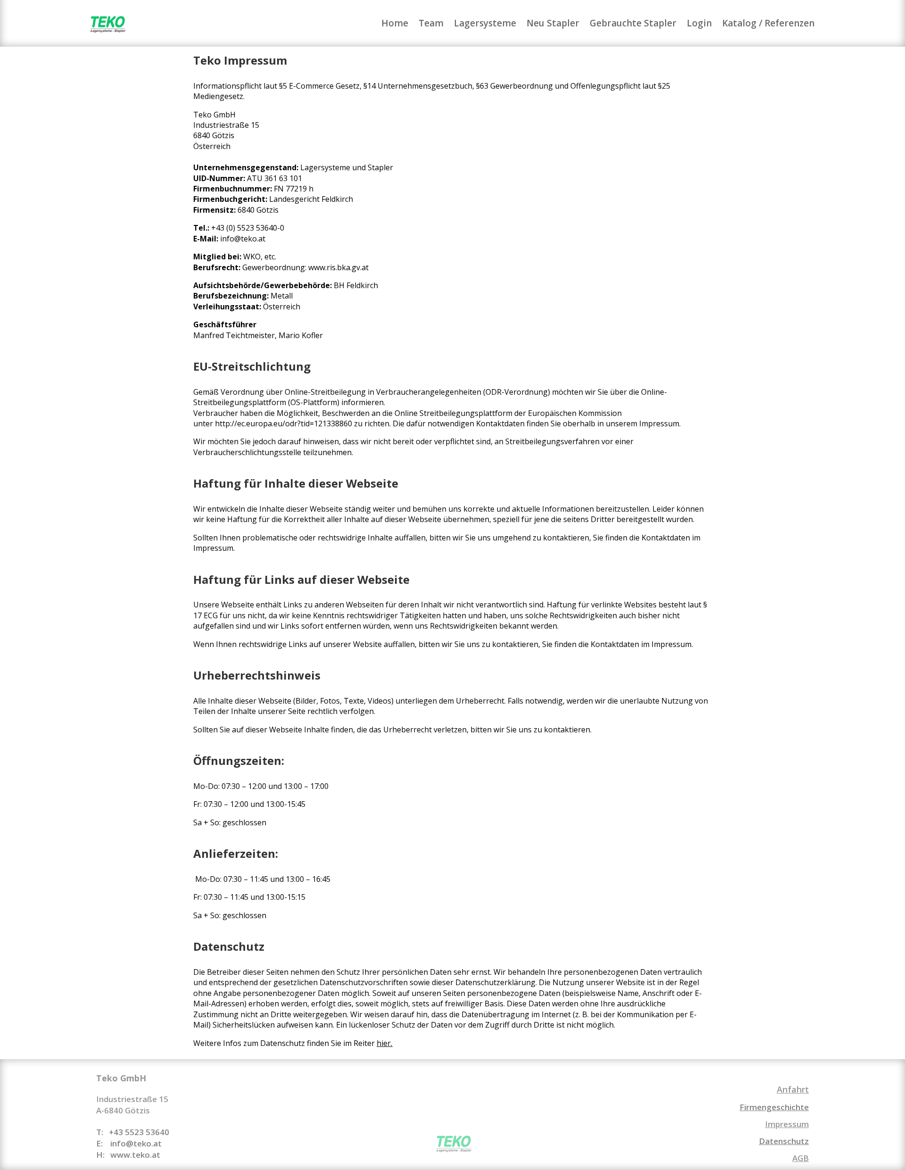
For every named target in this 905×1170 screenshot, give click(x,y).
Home (394, 24)
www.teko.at (135, 1154)
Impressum (787, 1124)
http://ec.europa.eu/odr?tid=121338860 (283, 423)
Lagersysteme (485, 24)
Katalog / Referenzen (768, 24)
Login (699, 24)
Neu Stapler (553, 24)
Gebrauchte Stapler (633, 24)
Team (431, 24)
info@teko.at (242, 238)
